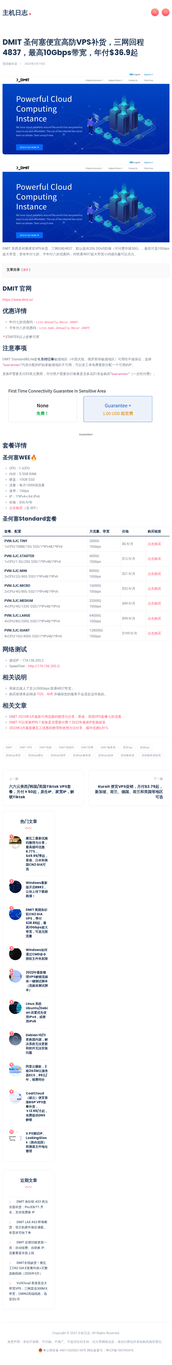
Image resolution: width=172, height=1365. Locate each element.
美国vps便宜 (13, 755)
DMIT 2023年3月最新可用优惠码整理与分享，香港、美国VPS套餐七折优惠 (65, 717)
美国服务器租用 (151, 755)
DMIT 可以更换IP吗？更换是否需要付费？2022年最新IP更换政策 (57, 722)
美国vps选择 (105, 755)
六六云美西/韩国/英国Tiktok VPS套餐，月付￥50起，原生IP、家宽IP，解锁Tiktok (41, 791)
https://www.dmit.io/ (18, 300)
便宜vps (128, 747)
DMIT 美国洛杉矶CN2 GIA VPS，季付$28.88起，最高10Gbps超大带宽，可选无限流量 (37, 922)
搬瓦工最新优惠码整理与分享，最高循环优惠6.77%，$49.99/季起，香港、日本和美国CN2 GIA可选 (37, 853)
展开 (26, 269)
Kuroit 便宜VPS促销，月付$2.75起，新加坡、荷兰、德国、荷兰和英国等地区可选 (129, 791)
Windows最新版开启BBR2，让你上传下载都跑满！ (37, 889)
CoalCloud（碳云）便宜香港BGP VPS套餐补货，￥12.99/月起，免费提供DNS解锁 (37, 1106)
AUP (49, 694)
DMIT (9, 747)
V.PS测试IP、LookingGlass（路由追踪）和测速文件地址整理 (37, 1142)
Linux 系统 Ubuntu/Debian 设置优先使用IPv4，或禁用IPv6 (37, 1012)
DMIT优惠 (45, 747)
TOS (40, 694)
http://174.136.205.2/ (44, 666)
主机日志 (17, 12)
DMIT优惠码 (66, 747)
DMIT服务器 (108, 747)
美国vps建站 (35, 755)
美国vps (145, 747)
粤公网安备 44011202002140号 (64, 1350)
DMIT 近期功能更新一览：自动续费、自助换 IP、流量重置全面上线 (28, 1247)
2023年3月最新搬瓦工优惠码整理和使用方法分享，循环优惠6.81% (58, 728)
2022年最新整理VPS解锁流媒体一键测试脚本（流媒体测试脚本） (37, 981)
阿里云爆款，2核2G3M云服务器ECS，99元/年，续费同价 (37, 1073)
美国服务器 (10, 63)
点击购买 (16, 508)
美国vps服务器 (82, 755)
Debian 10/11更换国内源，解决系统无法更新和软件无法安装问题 (37, 1044)
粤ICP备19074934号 (120, 1350)
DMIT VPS (26, 747)
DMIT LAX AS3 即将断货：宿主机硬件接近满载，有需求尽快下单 (28, 1227)
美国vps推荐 (58, 755)
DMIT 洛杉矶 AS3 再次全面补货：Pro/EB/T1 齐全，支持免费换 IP (28, 1207)
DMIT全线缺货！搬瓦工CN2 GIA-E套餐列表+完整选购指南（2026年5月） (28, 1268)
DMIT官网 (87, 747)
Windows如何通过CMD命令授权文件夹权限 (37, 954)
